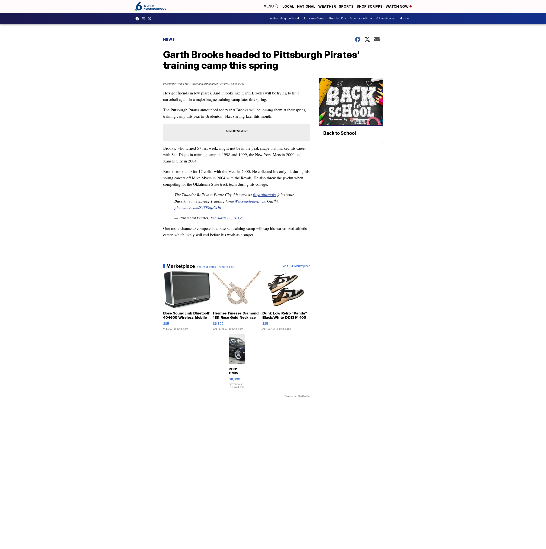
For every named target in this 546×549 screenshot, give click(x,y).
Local (288, 6)
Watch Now (398, 6)
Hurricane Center (314, 18)
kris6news (144, 18)
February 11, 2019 (226, 217)
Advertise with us (361, 18)
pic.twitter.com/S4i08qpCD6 (197, 207)
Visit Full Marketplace (296, 266)
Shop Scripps (370, 6)
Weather (327, 6)
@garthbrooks (264, 194)
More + (404, 18)
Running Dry (337, 18)
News (169, 39)
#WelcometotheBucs (248, 201)
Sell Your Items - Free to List (215, 266)
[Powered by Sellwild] (304, 396)
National (306, 6)
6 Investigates (385, 18)
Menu (269, 6)
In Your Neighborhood (284, 18)
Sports (346, 6)
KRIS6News (138, 18)
